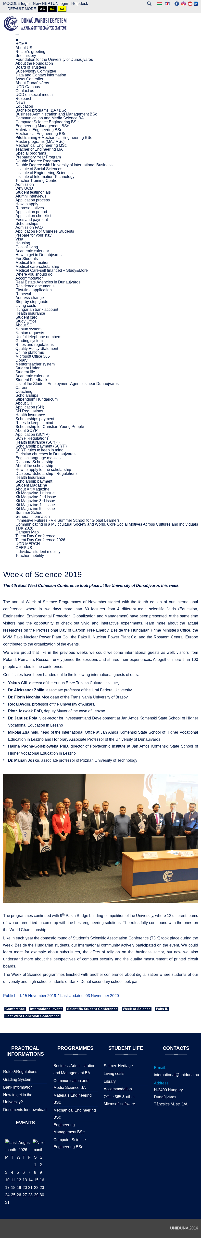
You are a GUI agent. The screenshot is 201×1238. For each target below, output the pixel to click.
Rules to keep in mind (34, 423)
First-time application (33, 290)
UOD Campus (27, 87)
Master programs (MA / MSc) (39, 141)
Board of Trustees (30, 67)
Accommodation (29, 278)
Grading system (29, 341)
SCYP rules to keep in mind (39, 450)
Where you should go (33, 274)
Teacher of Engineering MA (39, 149)
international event (46, 1009)
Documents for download (25, 1110)
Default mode (22, 9)
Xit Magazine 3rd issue (35, 501)
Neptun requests (29, 333)
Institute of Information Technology (45, 177)
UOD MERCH (27, 544)
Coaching (23, 391)
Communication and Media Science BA (49, 118)
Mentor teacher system (35, 364)
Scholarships (26, 223)
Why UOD (24, 188)
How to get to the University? (17, 1098)
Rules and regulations (34, 345)
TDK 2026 (24, 528)
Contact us (24, 91)
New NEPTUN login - (52, 3)
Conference (15, 1009)
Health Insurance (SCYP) (37, 442)
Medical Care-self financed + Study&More (51, 270)
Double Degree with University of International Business (64, 165)
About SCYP (26, 430)
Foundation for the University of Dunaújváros (54, 59)
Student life (25, 372)
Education (24, 106)
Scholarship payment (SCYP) (41, 446)
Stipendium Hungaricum (36, 399)
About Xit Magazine (32, 489)
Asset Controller (29, 79)
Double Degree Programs (37, 161)
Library (21, 360)
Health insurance (30, 313)
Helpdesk (79, 3)
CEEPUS (23, 548)
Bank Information (18, 1087)
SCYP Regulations (32, 438)
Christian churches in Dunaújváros (45, 454)
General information (32, 516)
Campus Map (27, 532)
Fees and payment (31, 220)
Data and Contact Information (40, 75)
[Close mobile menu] (17, 40)
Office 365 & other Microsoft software (119, 1100)
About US (23, 48)
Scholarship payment (33, 481)
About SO (23, 325)
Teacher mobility (29, 555)
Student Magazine (31, 485)
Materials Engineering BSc (38, 130)
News (20, 102)
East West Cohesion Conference (32, 1016)
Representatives (29, 208)
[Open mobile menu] (17, 36)
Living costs (25, 305)
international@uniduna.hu (176, 1075)
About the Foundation (34, 63)
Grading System (17, 1079)
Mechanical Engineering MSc (41, 145)
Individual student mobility (38, 552)
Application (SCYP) (32, 434)
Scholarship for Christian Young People (49, 427)
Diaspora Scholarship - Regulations (46, 473)
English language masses (38, 458)
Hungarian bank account (36, 309)
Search (149, 3)
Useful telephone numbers (38, 337)
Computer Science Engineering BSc (46, 122)
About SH (23, 403)
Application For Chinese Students (44, 231)
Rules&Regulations (20, 1072)
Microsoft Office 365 (32, 356)
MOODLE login (16, 3)
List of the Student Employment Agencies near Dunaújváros (67, 384)
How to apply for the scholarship (43, 470)
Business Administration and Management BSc (56, 114)
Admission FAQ (29, 227)
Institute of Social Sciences (38, 169)
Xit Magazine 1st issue (35, 493)
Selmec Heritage (118, 1066)
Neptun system (28, 329)
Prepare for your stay (33, 235)
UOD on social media (34, 95)
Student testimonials (33, 192)
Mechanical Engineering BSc (40, 134)
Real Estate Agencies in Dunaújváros (47, 282)
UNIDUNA (179, 1228)
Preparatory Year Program (38, 157)
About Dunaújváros (32, 83)
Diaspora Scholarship (34, 462)
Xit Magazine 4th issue (35, 505)
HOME (21, 44)
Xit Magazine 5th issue (35, 509)
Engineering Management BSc (42, 126)
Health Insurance (30, 415)
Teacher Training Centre (36, 180)
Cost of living (26, 247)
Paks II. (162, 1009)
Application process (32, 200)
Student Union (27, 368)
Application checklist (33, 216)
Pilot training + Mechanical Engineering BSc (53, 137)
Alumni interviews (30, 196)
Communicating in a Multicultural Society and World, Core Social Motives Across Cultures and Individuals (106, 524)
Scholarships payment (34, 419)
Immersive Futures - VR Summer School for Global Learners (67, 520)
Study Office (26, 321)
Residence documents (34, 286)
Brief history (25, 55)
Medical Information (32, 262)
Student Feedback (31, 380)
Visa (19, 239)
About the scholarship (34, 466)
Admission (24, 184)
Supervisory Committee (35, 71)
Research (23, 98)
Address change (29, 298)
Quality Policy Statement (36, 348)
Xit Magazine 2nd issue (35, 497)
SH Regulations (29, 411)
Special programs (30, 153)
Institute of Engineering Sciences (44, 173)
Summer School (29, 512)
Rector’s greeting (30, 52)
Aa (42, 9)
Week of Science (137, 1009)
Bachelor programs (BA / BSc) (41, 110)
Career (21, 387)
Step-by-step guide (31, 302)
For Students (26, 259)
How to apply (26, 204)
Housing (22, 243)
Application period (31, 212)
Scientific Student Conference (92, 1009)
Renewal (23, 294)
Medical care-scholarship (37, 266)
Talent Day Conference (35, 536)
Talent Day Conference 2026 (40, 540)
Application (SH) (29, 407)
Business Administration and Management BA (74, 1069)
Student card (26, 317)
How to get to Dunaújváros (38, 255)
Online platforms (29, 352)
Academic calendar (32, 251)
